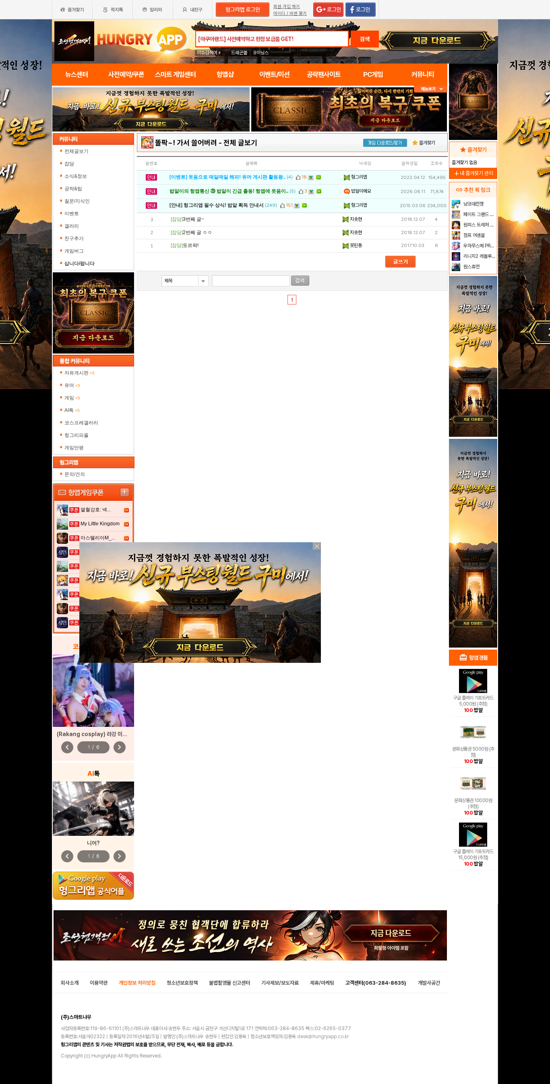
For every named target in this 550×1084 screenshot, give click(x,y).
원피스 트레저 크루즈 (479, 225)
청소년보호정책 (182, 983)
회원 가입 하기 (286, 6)
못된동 (355, 245)
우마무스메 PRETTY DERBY (479, 246)
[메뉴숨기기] (430, 89)
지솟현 (355, 219)
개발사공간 (429, 983)
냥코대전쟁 (473, 204)
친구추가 (74, 238)
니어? (93, 843)
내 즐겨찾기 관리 (473, 173)
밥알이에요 (360, 191)
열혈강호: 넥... (96, 509)
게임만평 (74, 447)
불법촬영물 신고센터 (229, 983)
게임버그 (74, 251)
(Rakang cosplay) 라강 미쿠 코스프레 (102, 734)
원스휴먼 (471, 266)
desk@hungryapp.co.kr (323, 1036)
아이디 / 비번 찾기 (290, 13)
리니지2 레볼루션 (479, 256)
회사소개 (70, 983)
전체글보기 (76, 151)
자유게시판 (79, 373)
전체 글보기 (240, 142)
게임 (72, 398)
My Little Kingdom (100, 524)
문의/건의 (74, 474)
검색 (365, 39)
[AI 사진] (93, 809)
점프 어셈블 (473, 235)
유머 (72, 385)
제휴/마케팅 (322, 983)
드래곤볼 (239, 53)
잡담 (69, 164)
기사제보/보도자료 (280, 983)
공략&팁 (73, 188)
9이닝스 (261, 53)
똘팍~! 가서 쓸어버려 (186, 142)
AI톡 (72, 410)
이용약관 (99, 983)
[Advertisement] (151, 154)
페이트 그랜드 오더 (479, 214)
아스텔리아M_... (98, 538)
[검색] (300, 281)
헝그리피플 (76, 435)
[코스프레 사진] (93, 690)
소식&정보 (75, 176)
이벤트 (71, 213)
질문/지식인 (77, 201)
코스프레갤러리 (81, 423)
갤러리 (71, 226)
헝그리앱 (358, 177)
